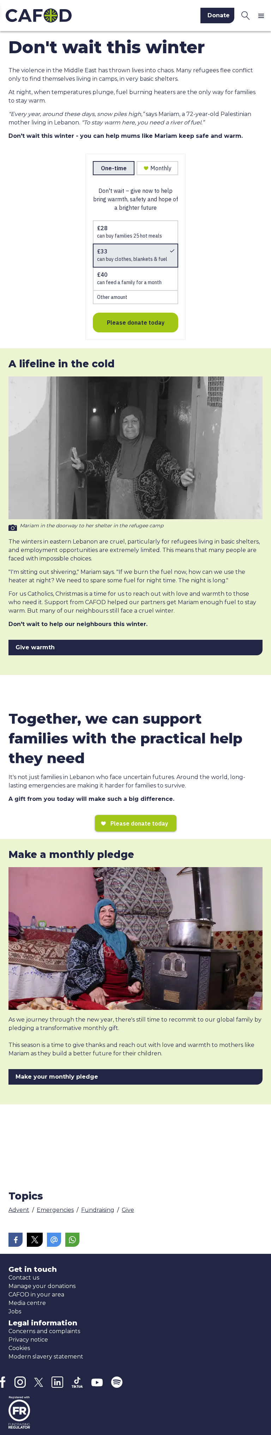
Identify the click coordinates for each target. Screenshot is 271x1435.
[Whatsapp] (72, 1240)
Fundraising (97, 1210)
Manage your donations (42, 1286)
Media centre (27, 1303)
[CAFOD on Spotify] (116, 1382)
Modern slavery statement (45, 1356)
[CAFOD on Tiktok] (77, 1382)
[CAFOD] (66, 15)
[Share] (15, 1240)
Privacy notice (28, 1339)
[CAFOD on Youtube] (97, 1382)
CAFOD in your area (36, 1294)
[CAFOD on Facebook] (3, 1382)
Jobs (14, 1311)
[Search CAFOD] (245, 15)
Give (128, 1210)
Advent (18, 1210)
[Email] (54, 1240)
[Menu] (262, 15)
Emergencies (55, 1210)
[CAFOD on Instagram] (20, 1382)
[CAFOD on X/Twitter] (38, 1382)
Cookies (19, 1348)
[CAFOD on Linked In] (57, 1382)
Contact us (23, 1277)
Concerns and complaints (44, 1331)
